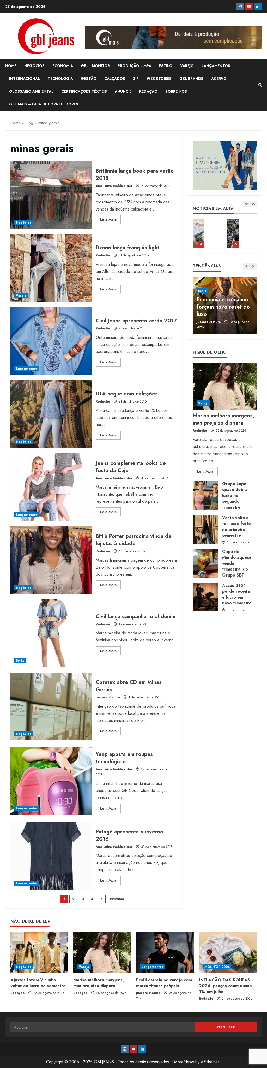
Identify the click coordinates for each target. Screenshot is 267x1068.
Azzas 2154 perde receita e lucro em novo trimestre (205, 597)
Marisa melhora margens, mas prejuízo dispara (223, 419)
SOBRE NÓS (176, 91)
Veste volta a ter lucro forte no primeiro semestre (205, 529)
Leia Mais (110, 220)
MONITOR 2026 (217, 966)
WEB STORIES (159, 78)
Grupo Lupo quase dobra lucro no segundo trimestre (205, 495)
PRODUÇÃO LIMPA (134, 65)
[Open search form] (260, 85)
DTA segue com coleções (51, 414)
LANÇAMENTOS (216, 65)
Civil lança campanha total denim (51, 633)
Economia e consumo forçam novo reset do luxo (223, 307)
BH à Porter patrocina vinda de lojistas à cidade (51, 560)
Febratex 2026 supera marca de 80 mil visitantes (233, 233)
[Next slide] (253, 204)
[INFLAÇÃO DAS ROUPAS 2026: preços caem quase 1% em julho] (228, 952)
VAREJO (187, 65)
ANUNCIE (123, 91)
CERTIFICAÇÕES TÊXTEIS (84, 91)
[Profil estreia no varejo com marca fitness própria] (165, 952)
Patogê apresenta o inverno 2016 (51, 856)
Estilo (20, 660)
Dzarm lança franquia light (51, 268)
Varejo (21, 295)
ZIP (136, 78)
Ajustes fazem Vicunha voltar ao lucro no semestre (38, 983)
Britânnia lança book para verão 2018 (51, 195)
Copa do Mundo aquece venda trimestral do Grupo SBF (205, 563)
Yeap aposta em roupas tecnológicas (51, 781)
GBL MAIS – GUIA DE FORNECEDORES (43, 104)
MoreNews (184, 1062)
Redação (103, 255)
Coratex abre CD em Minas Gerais (51, 706)
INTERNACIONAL (24, 78)
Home (10, 65)
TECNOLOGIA (60, 78)
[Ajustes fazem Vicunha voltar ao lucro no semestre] (39, 952)
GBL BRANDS (191, 78)
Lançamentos (27, 368)
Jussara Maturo (108, 697)
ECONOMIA (62, 65)
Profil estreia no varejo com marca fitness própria (164, 983)
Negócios (23, 222)
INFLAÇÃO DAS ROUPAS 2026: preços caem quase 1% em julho (198, 233)
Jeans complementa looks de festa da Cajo (51, 487)
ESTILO (165, 65)
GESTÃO (88, 78)
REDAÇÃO (148, 91)
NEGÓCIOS (34, 65)
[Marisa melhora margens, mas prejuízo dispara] (225, 386)
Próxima (117, 899)
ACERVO (219, 78)
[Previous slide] (246, 204)
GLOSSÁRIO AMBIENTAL (31, 91)
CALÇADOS (114, 78)
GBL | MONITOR (95, 65)
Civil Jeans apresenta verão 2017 (51, 341)
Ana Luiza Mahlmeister (114, 186)
